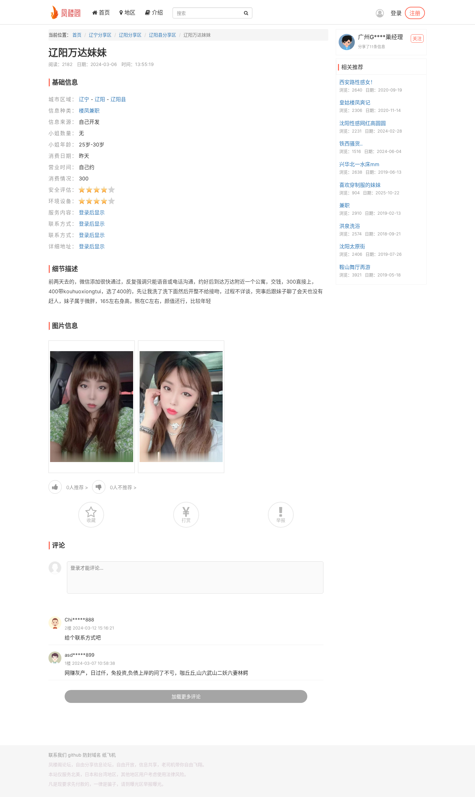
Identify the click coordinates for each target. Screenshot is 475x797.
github (74, 755)
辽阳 (100, 99)
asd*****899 (79, 655)
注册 (414, 13)
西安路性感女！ (357, 82)
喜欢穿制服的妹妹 (360, 185)
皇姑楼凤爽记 (354, 102)
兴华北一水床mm (359, 164)
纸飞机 (109, 755)
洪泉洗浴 (349, 226)
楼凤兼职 (89, 110)
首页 (103, 12)
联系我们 (57, 755)
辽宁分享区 (100, 35)
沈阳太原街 (352, 246)
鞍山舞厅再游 (354, 267)
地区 (129, 12)
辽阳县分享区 (162, 35)
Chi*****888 (79, 620)
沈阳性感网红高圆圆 (362, 123)
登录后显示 (92, 212)
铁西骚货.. (351, 143)
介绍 (156, 12)
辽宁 (84, 99)
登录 (396, 13)
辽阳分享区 (130, 35)
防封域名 (92, 755)
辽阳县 (118, 99)
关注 (417, 38)
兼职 (344, 205)
